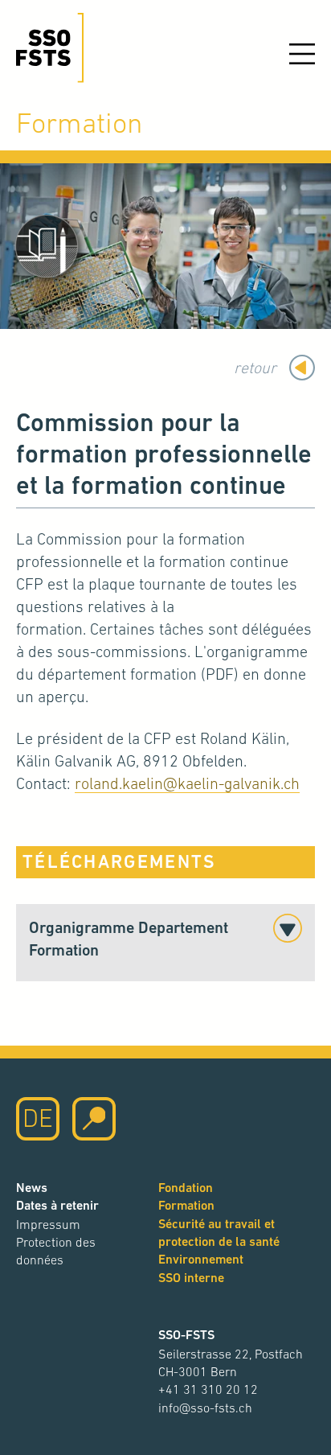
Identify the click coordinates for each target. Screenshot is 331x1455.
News (31, 1187)
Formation (186, 1205)
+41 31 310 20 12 (208, 1389)
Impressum (48, 1224)
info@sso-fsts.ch (205, 1407)
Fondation (185, 1187)
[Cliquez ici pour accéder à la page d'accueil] (50, 48)
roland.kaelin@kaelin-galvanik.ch (187, 783)
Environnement (200, 1259)
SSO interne (191, 1277)
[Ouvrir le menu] (302, 53)
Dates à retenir (57, 1205)
